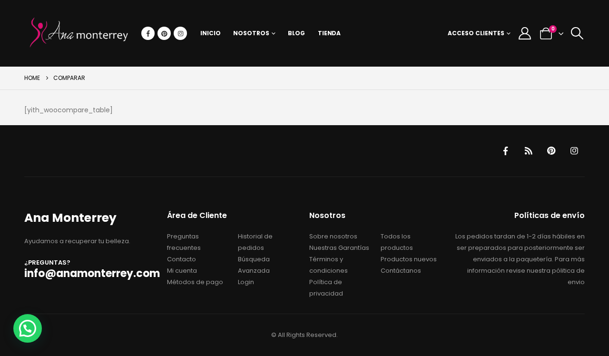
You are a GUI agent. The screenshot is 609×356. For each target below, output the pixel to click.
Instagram (574, 150)
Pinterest (551, 150)
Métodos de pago (195, 282)
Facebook (505, 150)
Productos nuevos (409, 259)
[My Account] (524, 33)
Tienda (329, 33)
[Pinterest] (164, 33)
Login (246, 282)
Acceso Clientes (476, 33)
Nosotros (251, 33)
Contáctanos (401, 270)
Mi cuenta (182, 270)
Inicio (210, 33)
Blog (296, 33)
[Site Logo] (79, 33)
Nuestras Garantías (339, 247)
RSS (528, 150)
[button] (577, 33)
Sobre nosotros (333, 236)
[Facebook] (148, 33)
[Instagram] (180, 33)
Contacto (181, 259)
